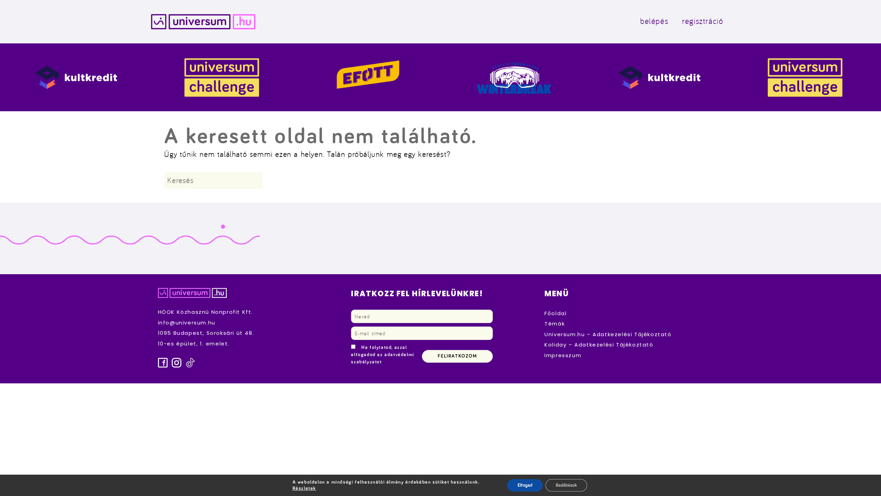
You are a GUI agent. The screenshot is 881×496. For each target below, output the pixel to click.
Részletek (304, 488)
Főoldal (555, 313)
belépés (654, 21)
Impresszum (562, 355)
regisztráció (702, 21)
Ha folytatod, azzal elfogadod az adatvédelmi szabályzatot (382, 354)
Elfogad (525, 485)
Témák (554, 323)
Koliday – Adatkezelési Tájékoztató (598, 344)
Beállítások (566, 485)
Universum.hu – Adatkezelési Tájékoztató (607, 334)
